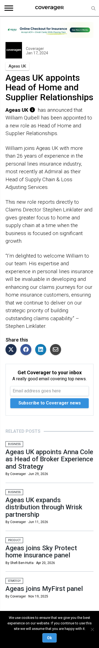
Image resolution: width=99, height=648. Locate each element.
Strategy (14, 580)
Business (14, 444)
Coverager (35, 48)
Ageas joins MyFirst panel (44, 589)
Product (14, 540)
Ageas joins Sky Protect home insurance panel (41, 551)
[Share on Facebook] (27, 350)
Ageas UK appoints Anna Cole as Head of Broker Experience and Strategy (49, 459)
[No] (92, 629)
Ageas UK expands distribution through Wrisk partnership (44, 507)
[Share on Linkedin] (42, 350)
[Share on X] (12, 350)
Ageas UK (17, 66)
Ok (49, 638)
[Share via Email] (57, 350)
